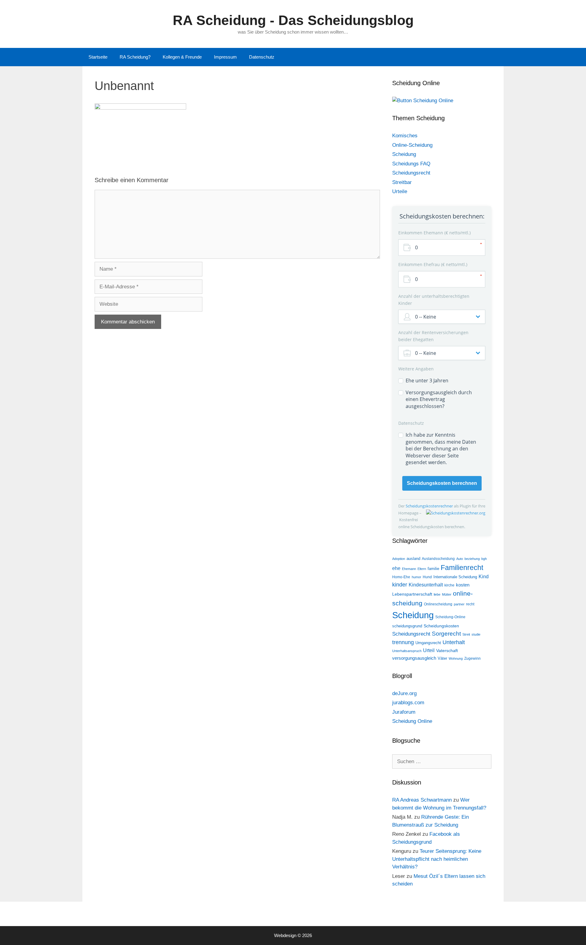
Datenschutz (261, 57)
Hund (427, 577)
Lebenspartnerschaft (412, 594)
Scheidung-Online (450, 617)
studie (476, 634)
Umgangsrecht (428, 642)
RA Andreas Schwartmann (422, 800)
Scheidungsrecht (411, 173)
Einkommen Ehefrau (432, 264)
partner (459, 604)
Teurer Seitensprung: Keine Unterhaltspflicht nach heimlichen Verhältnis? (436, 859)
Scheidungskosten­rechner (430, 506)
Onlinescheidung (438, 604)
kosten (462, 584)
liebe (437, 594)
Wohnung (456, 658)
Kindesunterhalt (426, 584)
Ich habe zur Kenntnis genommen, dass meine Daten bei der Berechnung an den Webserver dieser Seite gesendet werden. (441, 448)
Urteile (399, 191)
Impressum (225, 57)
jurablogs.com (408, 702)
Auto (459, 559)
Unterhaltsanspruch (406, 651)
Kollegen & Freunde (182, 57)
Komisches (405, 136)
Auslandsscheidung (438, 559)
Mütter (446, 594)
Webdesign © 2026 (293, 935)
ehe (396, 568)
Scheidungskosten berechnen (442, 483)
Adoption (398, 559)
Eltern (422, 569)
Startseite (98, 57)
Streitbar (402, 182)
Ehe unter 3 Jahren (427, 380)
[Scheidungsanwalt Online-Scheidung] (422, 100)
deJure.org (404, 693)
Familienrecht (462, 568)
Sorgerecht (446, 633)
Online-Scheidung (412, 145)
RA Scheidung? (135, 57)
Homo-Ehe (401, 577)
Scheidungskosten (441, 625)
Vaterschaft (447, 650)
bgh (484, 559)
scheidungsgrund (407, 626)
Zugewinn (472, 658)
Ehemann (409, 569)
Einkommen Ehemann (433, 233)
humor (416, 577)
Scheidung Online (412, 721)
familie (433, 568)
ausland (413, 558)
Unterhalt (454, 642)
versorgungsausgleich (414, 658)
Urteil (429, 650)
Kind (484, 576)
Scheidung (404, 154)
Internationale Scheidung (455, 577)
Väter (442, 658)
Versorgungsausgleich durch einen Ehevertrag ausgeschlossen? (439, 399)
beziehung (472, 559)
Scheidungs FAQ (411, 164)
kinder (399, 585)
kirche (449, 585)
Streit (466, 634)
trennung (403, 642)
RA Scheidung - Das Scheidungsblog (293, 20)
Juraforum (403, 712)
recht (470, 604)
